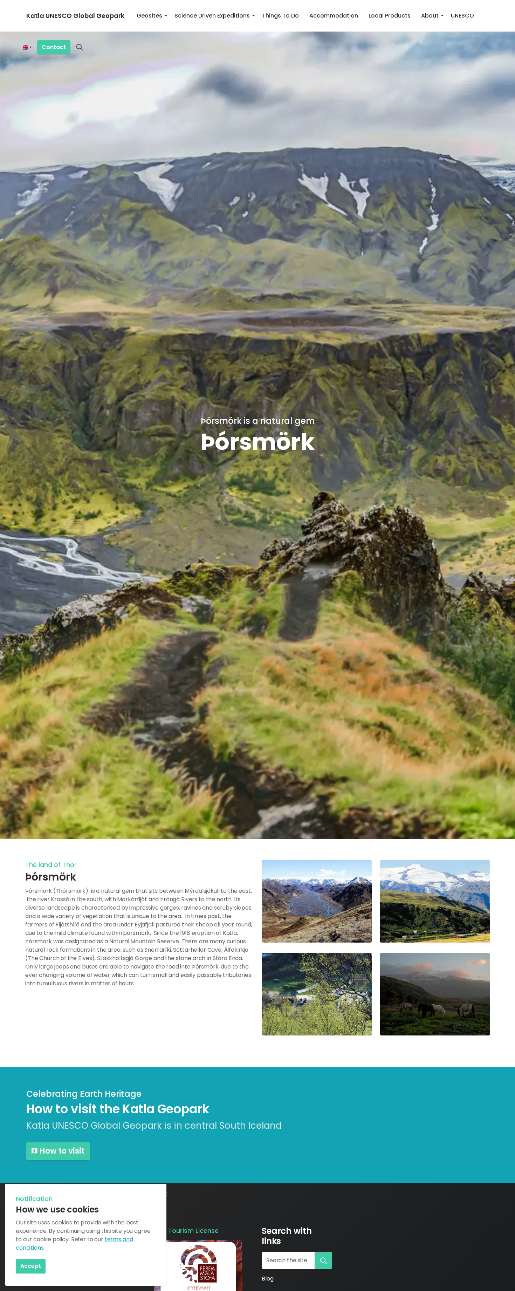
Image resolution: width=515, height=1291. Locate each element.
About (430, 16)
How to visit (61, 1151)
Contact (54, 47)
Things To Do (280, 16)
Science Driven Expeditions (212, 16)
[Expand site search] (79, 47)
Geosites (149, 16)
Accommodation (333, 16)
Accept (30, 1266)
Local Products (390, 16)
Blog (267, 1279)
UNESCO (462, 16)
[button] (317, 901)
